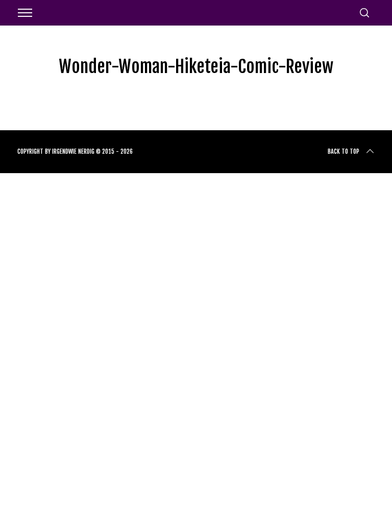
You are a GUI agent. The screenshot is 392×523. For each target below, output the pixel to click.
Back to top (343, 151)
